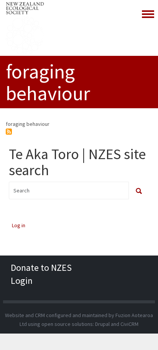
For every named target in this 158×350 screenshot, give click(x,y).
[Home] (25, 28)
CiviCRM (129, 324)
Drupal (102, 324)
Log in (18, 225)
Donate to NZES (41, 267)
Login (22, 281)
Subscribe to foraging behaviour (9, 132)
